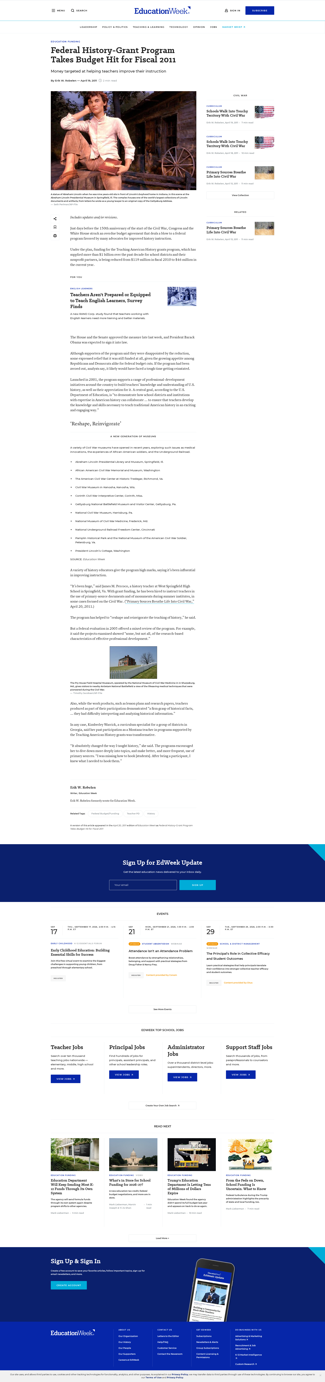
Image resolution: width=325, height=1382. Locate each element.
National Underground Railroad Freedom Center (107, 529)
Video (139, 1175)
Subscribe (259, 10)
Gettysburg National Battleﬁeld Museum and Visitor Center (114, 504)
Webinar (176, 944)
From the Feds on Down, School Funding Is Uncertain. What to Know (246, 1184)
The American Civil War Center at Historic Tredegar (108, 478)
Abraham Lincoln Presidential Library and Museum (109, 461)
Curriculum (214, 106)
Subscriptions (203, 1336)
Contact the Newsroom (169, 1354)
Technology (178, 27)
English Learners (81, 288)
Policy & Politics (115, 27)
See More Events (162, 1009)
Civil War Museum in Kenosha (95, 487)
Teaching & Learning (149, 27)
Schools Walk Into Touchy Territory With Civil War (227, 113)
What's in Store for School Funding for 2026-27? (129, 1182)
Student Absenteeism (155, 944)
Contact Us (164, 1330)
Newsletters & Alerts (207, 1342)
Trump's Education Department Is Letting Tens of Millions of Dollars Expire (189, 1186)
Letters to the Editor (168, 1336)
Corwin (173, 975)
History (151, 813)
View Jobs (64, 1079)
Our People (124, 1348)
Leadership (88, 27)
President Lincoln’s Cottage (93, 550)
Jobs (213, 27)
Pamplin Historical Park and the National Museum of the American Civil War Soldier (130, 538)
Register (58, 978)
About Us (124, 1330)
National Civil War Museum (93, 512)
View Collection (240, 195)
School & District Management (240, 944)
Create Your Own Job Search (161, 1105)
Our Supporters (126, 1354)
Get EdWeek (203, 1330)
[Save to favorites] (55, 227)
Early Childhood (62, 943)
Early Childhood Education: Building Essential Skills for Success (80, 952)
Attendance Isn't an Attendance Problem (161, 951)
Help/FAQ (162, 1342)
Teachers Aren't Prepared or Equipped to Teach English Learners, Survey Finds (110, 300)
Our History (124, 1342)
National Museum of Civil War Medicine (101, 521)
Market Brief (232, 27)
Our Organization (128, 1336)
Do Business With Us (248, 1330)
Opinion (199, 27)
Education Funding (65, 41)
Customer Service (167, 1348)
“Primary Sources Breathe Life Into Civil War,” (159, 601)
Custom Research (245, 1364)
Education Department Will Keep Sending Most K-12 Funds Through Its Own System (72, 1186)
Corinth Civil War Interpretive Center (99, 495)
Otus (249, 982)
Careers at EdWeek (128, 1360)
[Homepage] (162, 10)
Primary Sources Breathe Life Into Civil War (226, 174)
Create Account (69, 1285)
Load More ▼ (162, 1238)
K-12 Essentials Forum (88, 943)
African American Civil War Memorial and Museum (108, 470)
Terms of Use (153, 1377)
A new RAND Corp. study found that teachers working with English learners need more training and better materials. (109, 316)
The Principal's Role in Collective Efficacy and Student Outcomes (238, 956)
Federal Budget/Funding (105, 813)
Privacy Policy (180, 1374)
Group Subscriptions (207, 1348)
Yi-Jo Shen (125, 1208)
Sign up (197, 885)
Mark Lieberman (60, 1213)
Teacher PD (133, 813)
